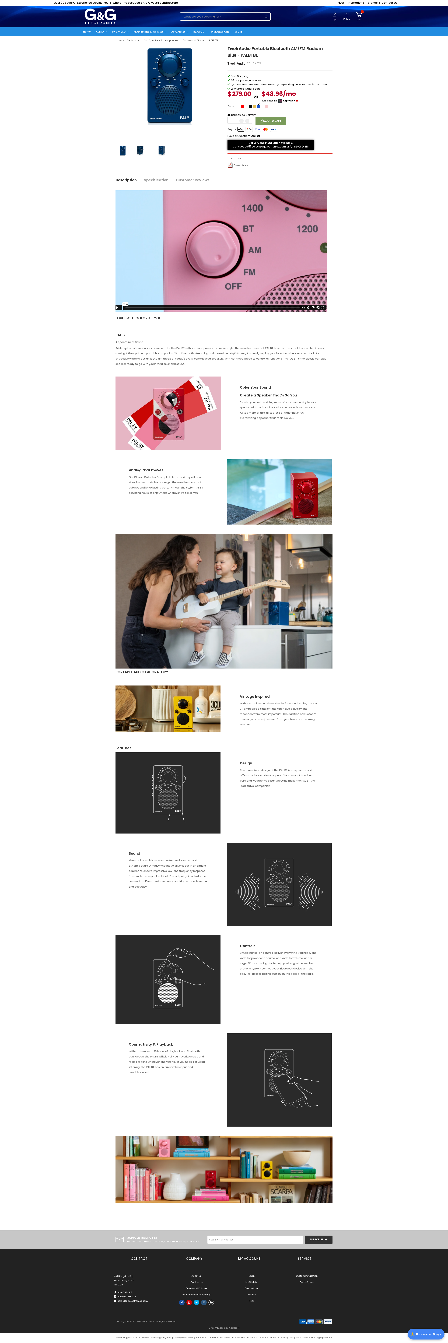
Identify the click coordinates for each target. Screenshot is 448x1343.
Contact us (196, 1282)
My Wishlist (252, 1282)
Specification (156, 180)
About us (196, 1276)
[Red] (242, 106)
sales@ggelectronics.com (269, 146)
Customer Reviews (192, 180)
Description (126, 180)
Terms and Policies (196, 1288)
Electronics (133, 40)
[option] (168, 85)
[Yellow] (254, 106)
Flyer (251, 1301)
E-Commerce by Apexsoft (224, 1328)
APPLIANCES (178, 31)
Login (252, 1276)
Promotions (251, 1288)
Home (87, 31)
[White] (246, 106)
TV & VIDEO (119, 31)
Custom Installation (307, 1276)
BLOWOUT (199, 31)
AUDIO (100, 31)
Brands (252, 1294)
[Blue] (258, 106)
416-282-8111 (301, 146)
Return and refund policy (196, 1294)
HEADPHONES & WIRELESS (148, 31)
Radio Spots (307, 1282)
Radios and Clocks (193, 40)
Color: (230, 106)
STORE (238, 31)
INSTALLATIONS (220, 31)
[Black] (250, 106)
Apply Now (289, 100)
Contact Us (240, 146)
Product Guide (241, 165)
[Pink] (266, 106)
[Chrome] (262, 106)
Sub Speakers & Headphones (161, 40)
